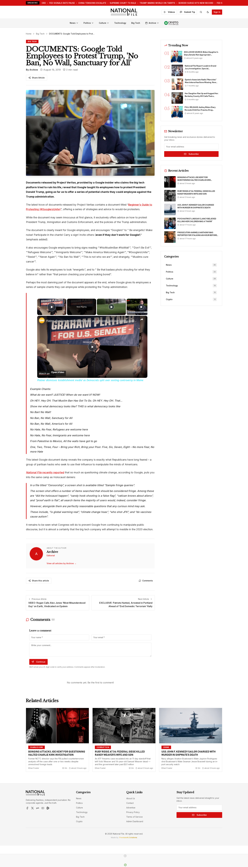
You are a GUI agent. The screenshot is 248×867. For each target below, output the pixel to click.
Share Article (38, 77)
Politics (87, 23)
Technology (120, 23)
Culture (102, 23)
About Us (130, 798)
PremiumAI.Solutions (128, 837)
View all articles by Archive (61, 563)
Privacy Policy (133, 812)
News (72, 23)
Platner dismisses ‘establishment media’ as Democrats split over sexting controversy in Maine (92, 320)
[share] (141, 319)
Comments (147, 580)
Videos (171, 12)
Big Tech (135, 23)
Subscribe (194, 154)
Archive (152, 23)
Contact (130, 803)
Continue (40, 662)
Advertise (130, 807)
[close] (125, 856)
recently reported (45, 472)
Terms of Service (134, 817)
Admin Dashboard (134, 821)
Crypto (79, 821)
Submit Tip (189, 12)
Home (28, 33)
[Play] (111, 307)
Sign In (217, 12)
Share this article (40, 580)
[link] (42, 320)
